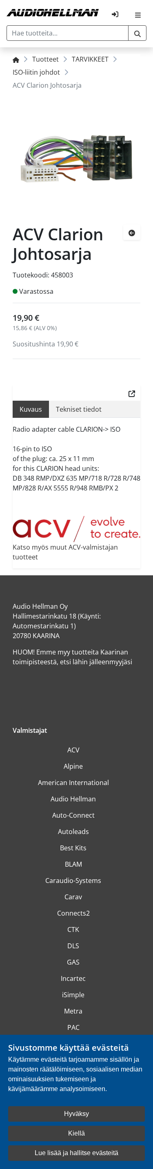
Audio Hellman (73, 798)
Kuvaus (31, 409)
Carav (73, 896)
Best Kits (73, 847)
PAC (73, 1027)
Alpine (73, 766)
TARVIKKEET (90, 59)
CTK (73, 929)
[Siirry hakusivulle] (137, 33)
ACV (73, 749)
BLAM (73, 864)
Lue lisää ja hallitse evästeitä (76, 1152)
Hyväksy (76, 1113)
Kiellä (76, 1133)
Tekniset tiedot (79, 409)
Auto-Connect (73, 815)
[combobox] (68, 33)
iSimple (73, 994)
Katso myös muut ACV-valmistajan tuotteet (65, 552)
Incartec (73, 978)
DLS (73, 945)
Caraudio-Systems (73, 880)
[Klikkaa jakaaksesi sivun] (131, 393)
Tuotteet (45, 59)
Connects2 (73, 913)
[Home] (16, 59)
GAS (73, 962)
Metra (73, 1011)
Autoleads (73, 831)
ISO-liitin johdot (36, 72)
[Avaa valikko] (137, 14)
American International (73, 782)
